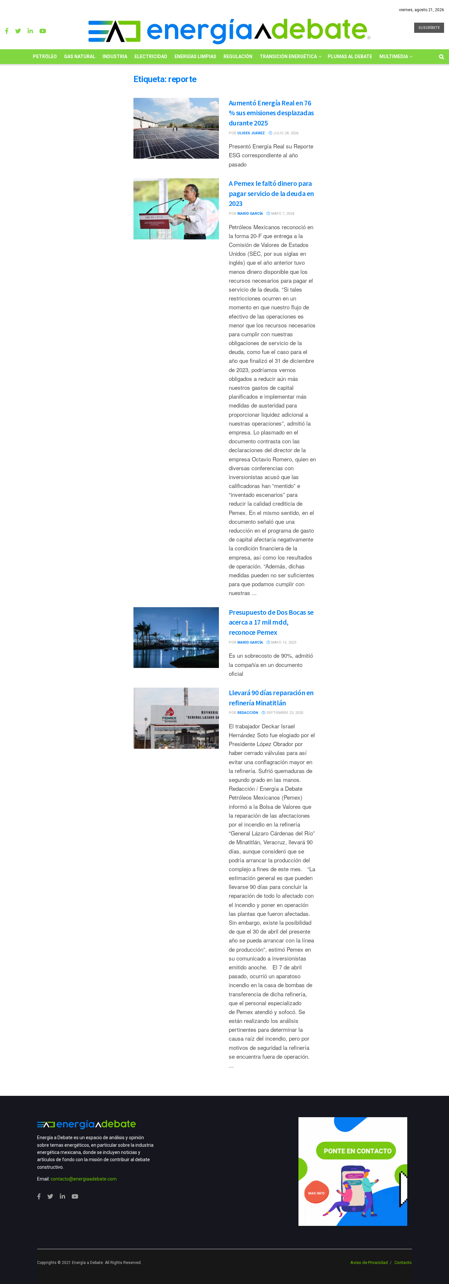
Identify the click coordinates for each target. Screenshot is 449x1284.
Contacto (403, 1262)
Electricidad (150, 56)
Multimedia (393, 56)
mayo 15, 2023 (283, 642)
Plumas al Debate (350, 56)
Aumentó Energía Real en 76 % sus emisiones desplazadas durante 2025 (271, 113)
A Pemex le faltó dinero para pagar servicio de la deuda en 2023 (271, 193)
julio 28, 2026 (285, 133)
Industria (115, 56)
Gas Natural (79, 56)
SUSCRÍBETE (429, 28)
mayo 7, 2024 (282, 213)
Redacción (247, 713)
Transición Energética (288, 56)
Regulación (238, 56)
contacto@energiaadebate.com (84, 1179)
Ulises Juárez (251, 133)
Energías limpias (195, 56)
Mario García (250, 213)
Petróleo (45, 56)
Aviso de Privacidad (369, 1262)
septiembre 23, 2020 (284, 713)
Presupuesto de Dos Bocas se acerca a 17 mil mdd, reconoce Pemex (271, 622)
